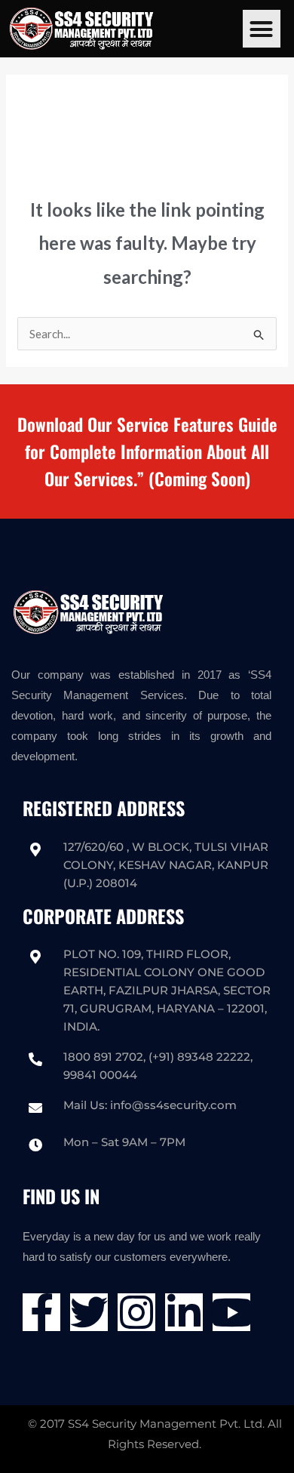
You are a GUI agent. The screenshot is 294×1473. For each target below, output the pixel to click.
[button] (261, 29)
